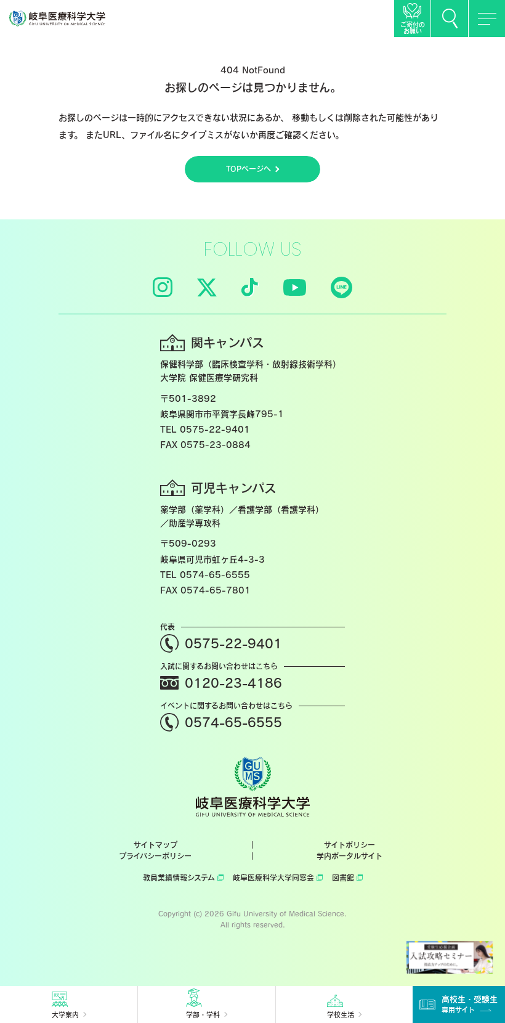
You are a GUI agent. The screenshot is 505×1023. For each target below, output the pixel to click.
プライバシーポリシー (155, 856)
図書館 (343, 877)
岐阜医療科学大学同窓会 (273, 877)
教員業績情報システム (179, 877)
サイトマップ (155, 845)
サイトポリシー (349, 845)
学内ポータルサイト (349, 856)
